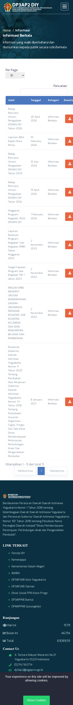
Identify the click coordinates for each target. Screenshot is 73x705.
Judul (11, 100)
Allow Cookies (36, 700)
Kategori (53, 100)
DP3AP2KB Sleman (23, 586)
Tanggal (36, 100)
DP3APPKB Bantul (23, 600)
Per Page (12, 70)
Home (7, 30)
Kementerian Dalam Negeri (28, 566)
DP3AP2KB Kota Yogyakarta (29, 580)
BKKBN (16, 573)
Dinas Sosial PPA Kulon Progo (30, 593)
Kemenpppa (19, 560)
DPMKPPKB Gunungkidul (26, 606)
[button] (64, 6)
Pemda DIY (18, 553)
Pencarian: (60, 86)
